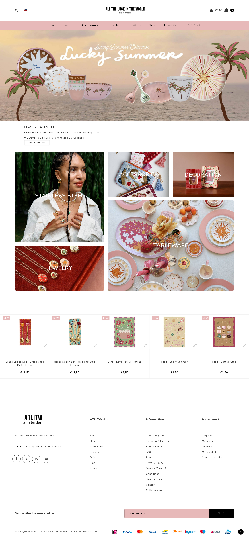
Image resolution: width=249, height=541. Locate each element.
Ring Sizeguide (155, 435)
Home (66, 25)
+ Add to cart (22, 374)
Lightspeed (60, 531)
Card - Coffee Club (224, 362)
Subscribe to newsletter (35, 513)
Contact (150, 485)
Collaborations (155, 490)
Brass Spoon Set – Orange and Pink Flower (25, 363)
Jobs (149, 457)
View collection (37, 142)
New (52, 25)
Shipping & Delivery (158, 441)
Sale (152, 25)
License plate (154, 479)
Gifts (134, 25)
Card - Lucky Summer (174, 362)
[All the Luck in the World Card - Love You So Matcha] (124, 332)
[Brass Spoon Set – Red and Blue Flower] (75, 332)
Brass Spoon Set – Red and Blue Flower (74, 363)
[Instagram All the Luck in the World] (26, 459)
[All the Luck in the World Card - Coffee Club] (224, 332)
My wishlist (209, 452)
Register (207, 435)
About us (170, 25)
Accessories (90, 25)
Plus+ (95, 531)
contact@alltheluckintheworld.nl (43, 446)
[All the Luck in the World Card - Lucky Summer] (174, 332)
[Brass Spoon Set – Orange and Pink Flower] (25, 332)
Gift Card (194, 25)
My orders (208, 441)
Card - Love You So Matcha (124, 362)
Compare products (213, 457)
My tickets (208, 446)
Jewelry (115, 25)
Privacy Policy (155, 463)
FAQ (148, 452)
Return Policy (154, 446)
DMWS (85, 531)
